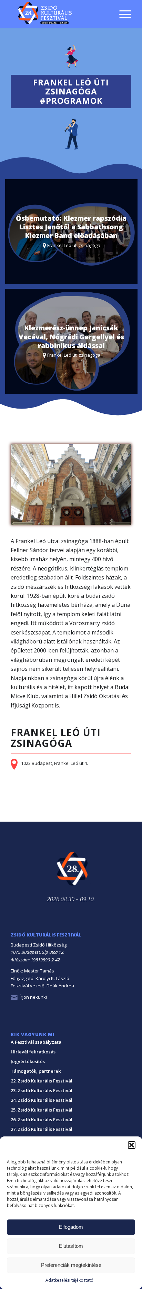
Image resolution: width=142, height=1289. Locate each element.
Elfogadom (71, 1227)
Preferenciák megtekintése (71, 1265)
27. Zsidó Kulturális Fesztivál (41, 1129)
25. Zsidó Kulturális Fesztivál (41, 1110)
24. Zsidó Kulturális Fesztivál (41, 1100)
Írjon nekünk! (33, 997)
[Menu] (121, 14)
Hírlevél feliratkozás (33, 1052)
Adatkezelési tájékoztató (69, 1280)
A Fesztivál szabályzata (36, 1042)
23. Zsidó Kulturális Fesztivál (41, 1090)
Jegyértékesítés (28, 1061)
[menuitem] (121, 4)
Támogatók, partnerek (36, 1071)
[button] (131, 1145)
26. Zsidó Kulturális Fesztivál (41, 1119)
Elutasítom (71, 1246)
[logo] (59, 14)
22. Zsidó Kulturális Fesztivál (41, 1081)
